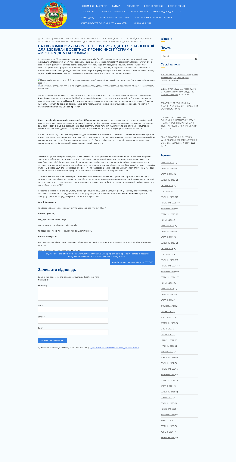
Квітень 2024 (167, 300)
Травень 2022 (167, 346)
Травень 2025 (167, 231)
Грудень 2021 (167, 363)
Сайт (40, 328)
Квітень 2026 (167, 174)
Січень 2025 (166, 254)
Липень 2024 (167, 283)
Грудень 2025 (167, 197)
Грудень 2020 (167, 403)
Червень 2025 (167, 225)
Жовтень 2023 (168, 305)
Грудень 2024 (167, 260)
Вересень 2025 (168, 214)
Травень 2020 (167, 426)
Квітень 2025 (167, 237)
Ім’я (40, 305)
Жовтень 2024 (168, 271)
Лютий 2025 (167, 248)
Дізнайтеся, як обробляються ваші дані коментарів (114, 347)
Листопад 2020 (168, 409)
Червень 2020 (167, 420)
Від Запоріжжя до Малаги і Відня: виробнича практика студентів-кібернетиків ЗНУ (178, 92)
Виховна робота (139, 11)
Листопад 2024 (168, 265)
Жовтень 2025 (168, 208)
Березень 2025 (168, 242)
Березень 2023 (168, 323)
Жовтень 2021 (168, 374)
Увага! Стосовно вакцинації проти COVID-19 (132, 262)
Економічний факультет (93, 6)
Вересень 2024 (168, 277)
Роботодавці (87, 17)
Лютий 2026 (167, 185)
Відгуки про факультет (113, 11)
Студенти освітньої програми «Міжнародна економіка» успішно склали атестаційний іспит (179, 140)
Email (41, 316)
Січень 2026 (166, 191)
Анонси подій (87, 11)
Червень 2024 (167, 288)
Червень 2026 (167, 162)
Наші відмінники (142, 23)
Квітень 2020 (167, 431)
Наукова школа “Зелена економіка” (153, 17)
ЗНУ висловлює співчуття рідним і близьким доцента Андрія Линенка (179, 77)
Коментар (42, 285)
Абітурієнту (133, 6)
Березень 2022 (168, 357)
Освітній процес (176, 6)
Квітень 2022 (167, 351)
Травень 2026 (167, 168)
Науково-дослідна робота (167, 11)
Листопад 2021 (168, 369)
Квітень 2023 (167, 317)
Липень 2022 (167, 334)
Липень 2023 (167, 311)
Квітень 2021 (167, 386)
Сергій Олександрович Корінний (123, 41)
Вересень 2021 (168, 380)
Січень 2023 (166, 328)
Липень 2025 (167, 220)
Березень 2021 (168, 391)
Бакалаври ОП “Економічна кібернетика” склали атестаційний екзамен (179, 106)
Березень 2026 (168, 179)
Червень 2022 (167, 340)
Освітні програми (153, 6)
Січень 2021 (166, 397)
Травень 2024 (167, 294)
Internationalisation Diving (114, 17)
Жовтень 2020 (168, 414)
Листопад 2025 (168, 202)
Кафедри (116, 6)
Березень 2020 (168, 437)
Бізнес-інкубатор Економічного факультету (103, 23)
